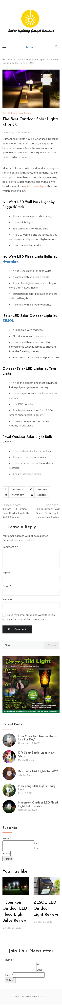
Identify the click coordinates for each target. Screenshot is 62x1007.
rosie (28, 132)
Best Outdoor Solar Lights (16, 112)
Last (37, 848)
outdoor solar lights (35, 186)
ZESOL (8, 321)
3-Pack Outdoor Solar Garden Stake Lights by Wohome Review (47, 513)
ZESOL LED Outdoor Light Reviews (46, 909)
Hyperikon (10, 262)
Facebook (17, 489)
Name (7, 572)
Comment (9, 546)
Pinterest (18, 495)
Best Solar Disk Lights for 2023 (38, 771)
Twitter (42, 489)
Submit (8, 858)
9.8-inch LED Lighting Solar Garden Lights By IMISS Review (15, 513)
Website (7, 599)
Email (6, 586)
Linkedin (42, 495)
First (36, 843)
